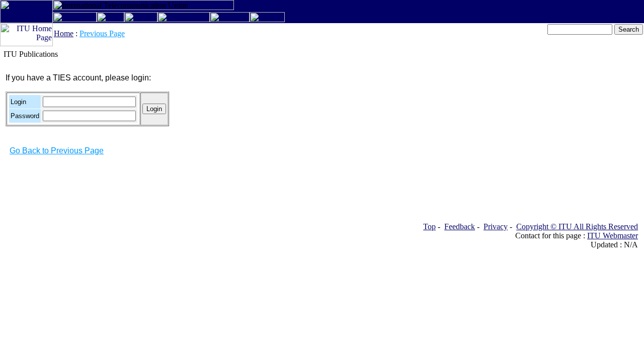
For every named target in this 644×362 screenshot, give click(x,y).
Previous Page (102, 33)
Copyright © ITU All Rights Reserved (577, 226)
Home (63, 33)
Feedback (459, 226)
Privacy (496, 226)
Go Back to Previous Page (57, 150)
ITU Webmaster (612, 235)
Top (429, 226)
